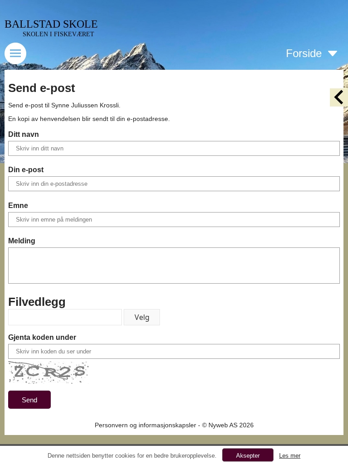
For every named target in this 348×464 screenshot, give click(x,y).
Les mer (289, 455)
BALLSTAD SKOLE (51, 24)
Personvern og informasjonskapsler (145, 425)
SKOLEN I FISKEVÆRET (58, 34)
